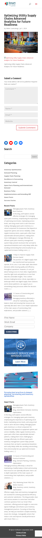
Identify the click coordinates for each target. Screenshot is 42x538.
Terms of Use (21, 532)
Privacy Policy (21, 535)
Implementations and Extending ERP (17, 194)
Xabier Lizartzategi (12, 28)
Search (34, 157)
